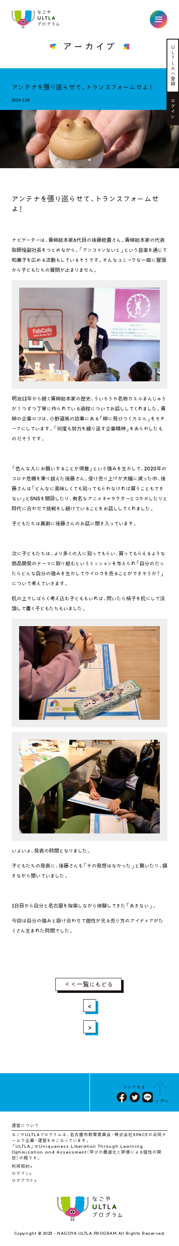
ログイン (173, 108)
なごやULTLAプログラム (36, 19)
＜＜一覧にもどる (88, 984)
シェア (122, 1097)
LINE (147, 1097)
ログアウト (23, 1180)
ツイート (134, 1097)
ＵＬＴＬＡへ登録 (173, 65)
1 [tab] (89, 160)
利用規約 (21, 1166)
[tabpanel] (89, 135)
